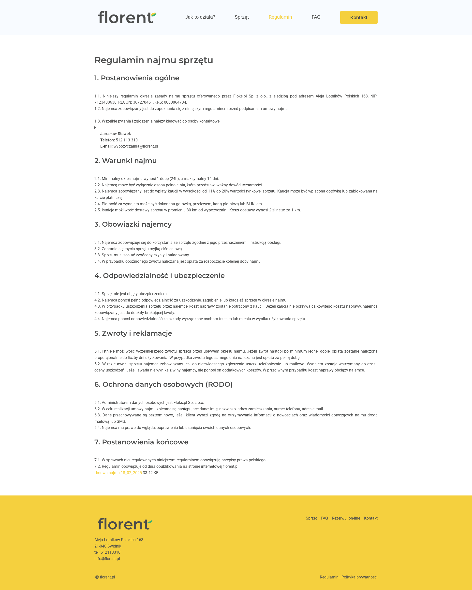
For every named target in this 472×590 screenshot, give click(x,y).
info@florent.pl (107, 558)
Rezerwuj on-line (346, 518)
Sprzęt (242, 16)
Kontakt (359, 17)
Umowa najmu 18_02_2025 (118, 472)
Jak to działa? (200, 16)
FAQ (316, 16)
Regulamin (280, 16)
